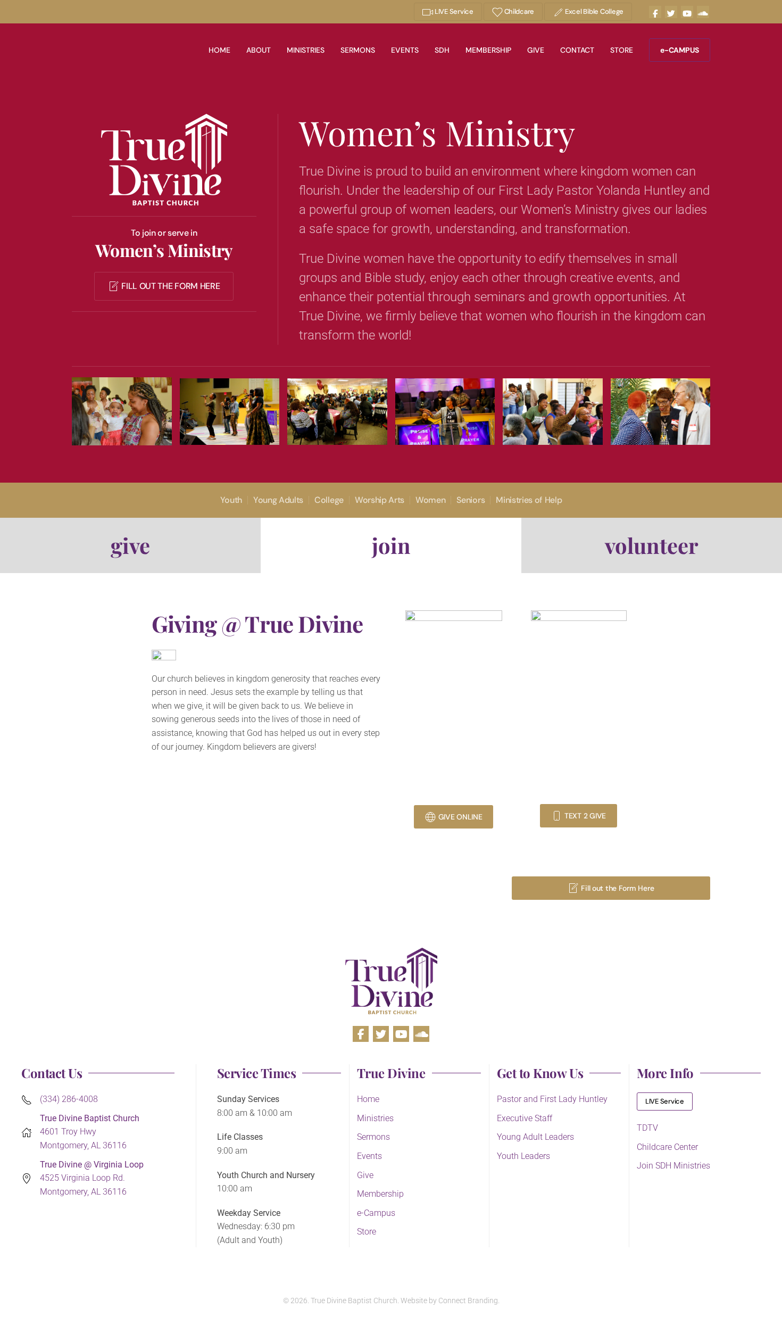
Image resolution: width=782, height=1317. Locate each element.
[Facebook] (655, 12)
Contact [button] (577, 50)
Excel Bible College (593, 11)
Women (430, 500)
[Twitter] (671, 12)
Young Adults (278, 500)
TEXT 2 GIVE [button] (585, 816)
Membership (488, 50)
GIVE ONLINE (460, 817)
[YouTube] (687, 12)
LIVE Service (453, 11)
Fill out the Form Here (617, 888)
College (329, 500)
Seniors (470, 500)
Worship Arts (379, 500)
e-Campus (376, 1213)
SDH (442, 50)
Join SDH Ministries (673, 1166)
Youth (231, 500)
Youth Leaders (523, 1156)
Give (535, 50)
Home (219, 50)
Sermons (357, 50)
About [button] (258, 50)
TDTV (647, 1128)
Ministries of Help (529, 500)
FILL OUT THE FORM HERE (170, 286)
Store (621, 50)
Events (405, 50)
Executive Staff (524, 1118)
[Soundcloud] (703, 12)
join (391, 545)
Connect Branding (468, 1300)
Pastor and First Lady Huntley (552, 1099)
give (130, 545)
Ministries (306, 50)
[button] (122, 411)
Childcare (518, 11)
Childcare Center (667, 1147)
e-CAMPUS (679, 50)
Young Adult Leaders (535, 1137)
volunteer (651, 545)
